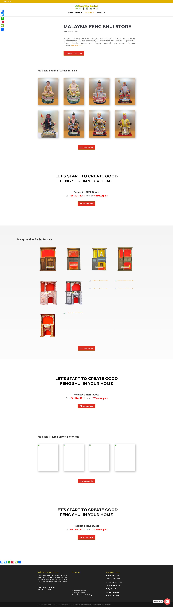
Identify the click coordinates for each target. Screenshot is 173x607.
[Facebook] (2, 11)
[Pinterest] (2, 22)
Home (70, 13)
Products (88, 13)
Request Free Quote (74, 53)
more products (86, 147)
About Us (79, 13)
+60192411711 (77, 45)
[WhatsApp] (2, 18)
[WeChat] (2, 25)
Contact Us (100, 13)
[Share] (2, 29)
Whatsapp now (86, 203)
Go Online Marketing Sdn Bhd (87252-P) (98, 604)
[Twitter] (2, 15)
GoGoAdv (82, 604)
